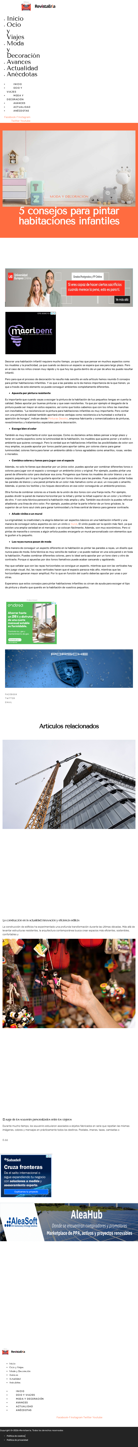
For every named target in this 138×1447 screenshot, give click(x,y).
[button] (69, 694)
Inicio (15, 18)
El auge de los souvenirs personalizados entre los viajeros (37, 1119)
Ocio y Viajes (16, 1367)
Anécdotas (22, 74)
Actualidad (22, 68)
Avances (19, 62)
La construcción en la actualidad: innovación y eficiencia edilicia (41, 920)
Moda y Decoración (69, 197)
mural (74, 523)
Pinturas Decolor (58, 418)
